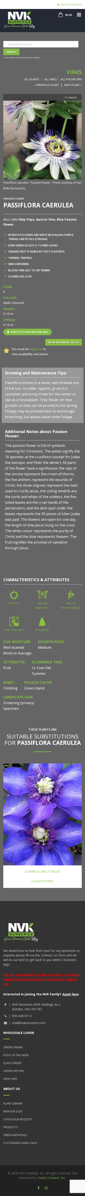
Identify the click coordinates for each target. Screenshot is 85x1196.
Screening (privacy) (18, 702)
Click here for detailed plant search (21, 57)
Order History (13, 1071)
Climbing (10, 688)
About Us (11, 1088)
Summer (39, 673)
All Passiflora (71, 79)
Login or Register (70, 4)
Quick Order (12, 1063)
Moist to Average (17, 653)
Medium (44, 647)
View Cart (10, 1079)
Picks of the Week (16, 1055)
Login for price (42, 881)
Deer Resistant (14, 630)
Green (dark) (34, 688)
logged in (36, 349)
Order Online (13, 1047)
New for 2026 (12, 1111)
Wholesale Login (18, 1032)
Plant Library (13, 1103)
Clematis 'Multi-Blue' (42, 871)
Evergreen (42, 630)
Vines (74, 71)
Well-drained (13, 647)
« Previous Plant (46, 85)
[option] (42, 146)
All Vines (50, 79)
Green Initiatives (15, 1135)
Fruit (7, 667)
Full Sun (14, 603)
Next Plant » (73, 85)
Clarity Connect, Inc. (52, 1178)
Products (10, 1127)
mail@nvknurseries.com (28, 1023)
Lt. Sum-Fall (41, 667)
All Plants (31, 79)
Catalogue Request (17, 1119)
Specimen (11, 708)
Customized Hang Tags (20, 1143)
